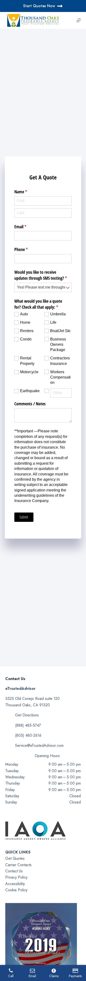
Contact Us (14, 871)
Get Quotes (15, 858)
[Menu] (78, 20)
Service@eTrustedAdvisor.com (39, 745)
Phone (28, 249)
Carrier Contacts (18, 865)
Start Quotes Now (39, 6)
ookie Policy (17, 890)
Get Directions (27, 715)
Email (27, 226)
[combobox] (43, 287)
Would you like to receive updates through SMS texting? (43, 275)
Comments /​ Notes (30, 404)
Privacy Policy (16, 877)
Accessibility (15, 883)
